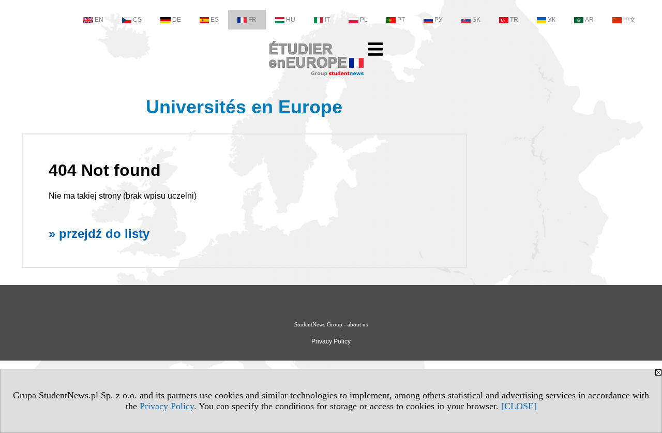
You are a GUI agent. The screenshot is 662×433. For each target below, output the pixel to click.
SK (476, 19)
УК (551, 19)
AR (589, 19)
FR (252, 19)
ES (214, 19)
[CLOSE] (519, 406)
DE (176, 19)
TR (514, 19)
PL (364, 19)
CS (137, 19)
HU (290, 19)
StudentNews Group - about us (331, 324)
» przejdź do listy (99, 234)
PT (401, 19)
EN (99, 19)
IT (327, 19)
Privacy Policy (167, 406)
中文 (629, 19)
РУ (438, 19)
